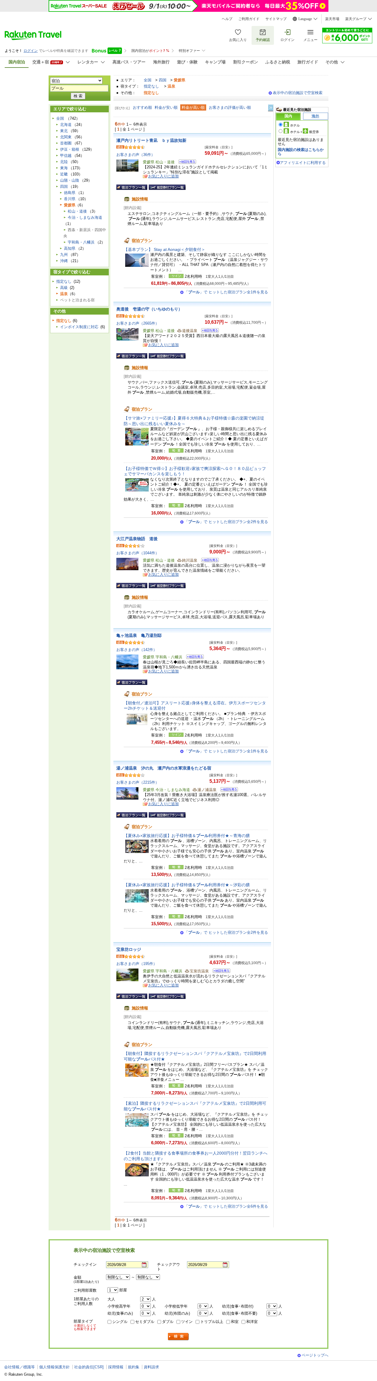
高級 (64, 287)
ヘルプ (227, 19)
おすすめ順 (142, 107)
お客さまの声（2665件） (137, 323)
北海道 (66, 124)
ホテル (295, 125)
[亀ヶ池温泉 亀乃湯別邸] (193, 657)
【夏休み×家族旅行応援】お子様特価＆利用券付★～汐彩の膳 (187, 884)
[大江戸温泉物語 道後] (208, 561)
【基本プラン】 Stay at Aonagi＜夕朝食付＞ (164, 249)
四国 (162, 80)
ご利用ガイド (248, 19)
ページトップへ (315, 1355)
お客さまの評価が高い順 (230, 107)
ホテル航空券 (304, 132)
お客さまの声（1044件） (137, 553)
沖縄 (64, 261)
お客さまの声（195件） (136, 963)
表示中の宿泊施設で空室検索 (298, 93)
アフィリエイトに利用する (303, 162)
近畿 (64, 174)
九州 (64, 254)
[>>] (271, 107)
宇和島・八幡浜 (81, 242)
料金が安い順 (166, 107)
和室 (235, 1321)
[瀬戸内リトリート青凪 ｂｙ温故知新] (185, 162)
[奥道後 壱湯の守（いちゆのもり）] (208, 331)
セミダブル (144, 1321)
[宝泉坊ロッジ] (219, 971)
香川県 (69, 199)
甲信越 (66, 155)
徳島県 (69, 192)
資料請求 (151, 1367)
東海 (64, 168)
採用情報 (115, 1367)
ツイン (187, 1321)
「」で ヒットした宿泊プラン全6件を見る (226, 1206)
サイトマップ (276, 19)
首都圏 (66, 143)
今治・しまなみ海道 (85, 217)
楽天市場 (332, 19)
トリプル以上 (211, 1321)
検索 (178, 1336)
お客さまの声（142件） (136, 649)
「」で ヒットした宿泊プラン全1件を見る (226, 292)
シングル (120, 1321)
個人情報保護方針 (54, 1367)
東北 (64, 131)
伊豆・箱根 (69, 149)
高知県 (69, 248)
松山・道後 (77, 211)
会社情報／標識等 (19, 1367)
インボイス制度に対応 (79, 327)
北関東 (66, 137)
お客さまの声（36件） (135, 154)
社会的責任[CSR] (89, 1367)
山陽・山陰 (69, 180)
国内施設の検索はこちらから (301, 151)
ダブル (167, 1321)
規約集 (133, 1367)
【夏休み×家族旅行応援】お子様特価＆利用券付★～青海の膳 (187, 835)
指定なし (151, 86)
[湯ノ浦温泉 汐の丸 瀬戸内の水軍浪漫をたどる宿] (227, 790)
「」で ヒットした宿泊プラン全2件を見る (226, 521)
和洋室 (252, 1321)
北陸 (64, 162)
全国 (147, 80)
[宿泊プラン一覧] (131, 187)
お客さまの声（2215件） (137, 782)
